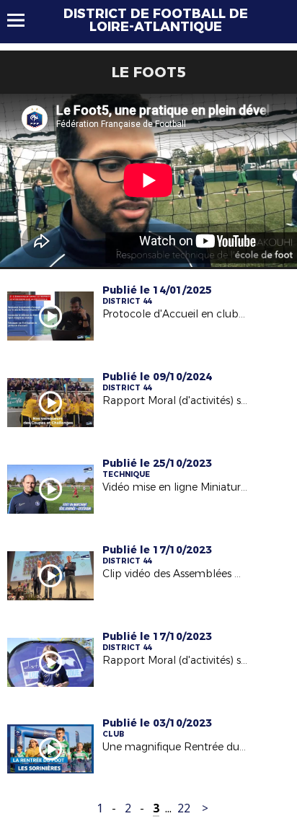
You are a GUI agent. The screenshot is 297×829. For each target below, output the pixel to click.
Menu (22, 20)
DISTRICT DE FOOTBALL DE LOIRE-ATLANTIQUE (155, 20)
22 (183, 808)
